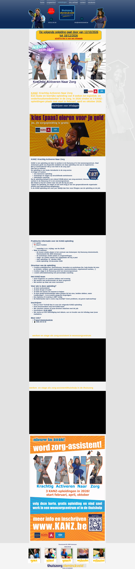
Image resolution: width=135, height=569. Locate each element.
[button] (67, 568)
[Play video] (67, 135)
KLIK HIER (48, 310)
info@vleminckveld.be (81, 22)
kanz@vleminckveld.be (44, 320)
